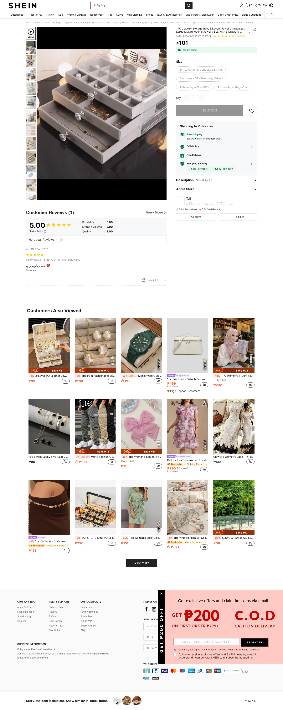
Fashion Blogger (26, 611)
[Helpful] (143, 280)
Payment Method (89, 611)
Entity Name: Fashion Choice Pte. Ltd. (37, 649)
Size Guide (54, 630)
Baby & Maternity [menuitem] (228, 14)
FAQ (82, 630)
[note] (49, 370)
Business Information (31, 644)
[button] (264, 5)
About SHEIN (24, 607)
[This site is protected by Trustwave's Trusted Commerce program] (146, 678)
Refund (53, 616)
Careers (21, 621)
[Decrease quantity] (186, 98)
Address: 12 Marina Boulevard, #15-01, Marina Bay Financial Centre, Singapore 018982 (63, 653)
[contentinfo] (206, 671)
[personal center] (241, 5)
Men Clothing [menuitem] (134, 14)
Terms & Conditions (249, 649)
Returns (53, 611)
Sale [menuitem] (60, 14)
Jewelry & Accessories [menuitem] (169, 14)
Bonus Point (86, 616)
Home (29, 22)
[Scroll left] (267, 14)
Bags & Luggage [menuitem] (251, 14)
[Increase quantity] (201, 98)
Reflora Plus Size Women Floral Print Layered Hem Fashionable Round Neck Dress (187, 460)
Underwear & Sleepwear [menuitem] (199, 14)
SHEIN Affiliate (88, 625)
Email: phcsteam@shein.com (32, 657)
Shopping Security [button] (197, 163)
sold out (209, 110)
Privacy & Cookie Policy (221, 649)
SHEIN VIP (86, 621)
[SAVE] (252, 111)
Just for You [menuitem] (36, 14)
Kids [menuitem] (109, 14)
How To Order (56, 621)
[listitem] (49, 355)
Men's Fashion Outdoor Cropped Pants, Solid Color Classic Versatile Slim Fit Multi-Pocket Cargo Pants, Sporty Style (95, 456)
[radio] (201, 69)
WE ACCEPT (150, 664)
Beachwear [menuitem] (97, 14)
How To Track (56, 625)
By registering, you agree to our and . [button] (216, 649)
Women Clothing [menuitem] (76, 14)
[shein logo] (23, 5)
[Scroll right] (271, 14)
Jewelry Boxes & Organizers (95, 22)
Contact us (86, 607)
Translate (31, 270)
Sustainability (24, 616)
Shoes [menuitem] (149, 14)
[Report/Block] (164, 280)
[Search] (189, 5)
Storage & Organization (65, 22)
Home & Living (42, 22)
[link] (249, 5)
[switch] (59, 239)
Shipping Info (56, 607)
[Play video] (101, 113)
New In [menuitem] (50, 14)
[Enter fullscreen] (162, 197)
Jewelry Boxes (120, 22)
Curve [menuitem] (119, 14)
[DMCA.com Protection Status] (155, 678)
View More (141, 562)
